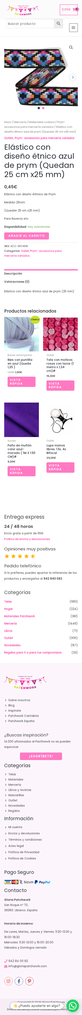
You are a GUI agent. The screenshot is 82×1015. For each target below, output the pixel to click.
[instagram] (9, 981)
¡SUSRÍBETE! (41, 756)
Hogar (8, 609)
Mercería (20, 122)
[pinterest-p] (30, 981)
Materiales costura (42, 122)
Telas (8, 602)
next (72, 77)
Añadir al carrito (26, 236)
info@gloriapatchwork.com (27, 966)
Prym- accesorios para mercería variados (44, 138)
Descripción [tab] (13, 274)
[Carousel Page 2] (43, 108)
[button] (71, 47)
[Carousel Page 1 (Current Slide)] (39, 108)
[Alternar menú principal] (73, 27)
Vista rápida (16, 382)
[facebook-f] (19, 981)
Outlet (8, 138)
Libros (8, 631)
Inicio (7, 122)
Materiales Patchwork (19, 616)
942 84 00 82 (18, 961)
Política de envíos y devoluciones (27, 539)
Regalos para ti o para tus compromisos (33, 653)
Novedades (12, 645)
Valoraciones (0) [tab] (16, 282)
